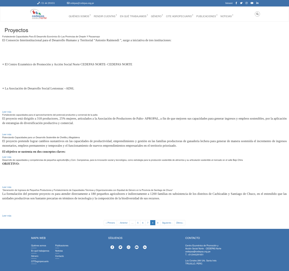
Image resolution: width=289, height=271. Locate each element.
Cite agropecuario (179, 16)
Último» (179, 222)
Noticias (226, 16)
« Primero (110, 222)
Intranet (229, 3)
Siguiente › (167, 222)
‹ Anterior (123, 222)
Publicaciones (206, 16)
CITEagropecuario (40, 261)
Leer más (6, 111)
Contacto (59, 255)
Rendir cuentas (104, 16)
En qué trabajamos (133, 16)
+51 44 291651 (47, 3)
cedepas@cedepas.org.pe (81, 3)
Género (156, 16)
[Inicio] (38, 14)
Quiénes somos (79, 16)
